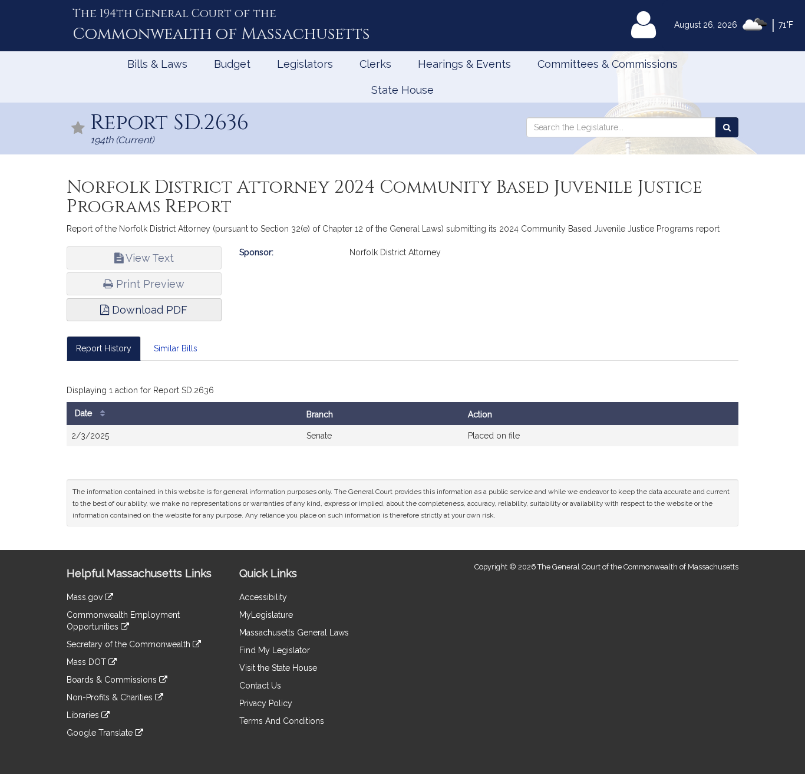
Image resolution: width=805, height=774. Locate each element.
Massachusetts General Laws (294, 632)
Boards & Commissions (113, 679)
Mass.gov (86, 597)
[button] (78, 128)
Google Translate (101, 732)
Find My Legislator (274, 650)
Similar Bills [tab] (175, 348)
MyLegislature (266, 615)
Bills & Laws (157, 64)
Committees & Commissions (607, 64)
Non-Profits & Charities (111, 697)
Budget (232, 64)
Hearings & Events (464, 64)
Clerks (375, 64)
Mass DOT (87, 662)
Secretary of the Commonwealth (130, 644)
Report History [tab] (103, 348)
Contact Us (260, 685)
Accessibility (263, 597)
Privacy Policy (265, 703)
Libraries (84, 715)
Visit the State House (278, 668)
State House (402, 90)
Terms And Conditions (281, 721)
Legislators (305, 64)
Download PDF (148, 310)
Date (84, 413)
